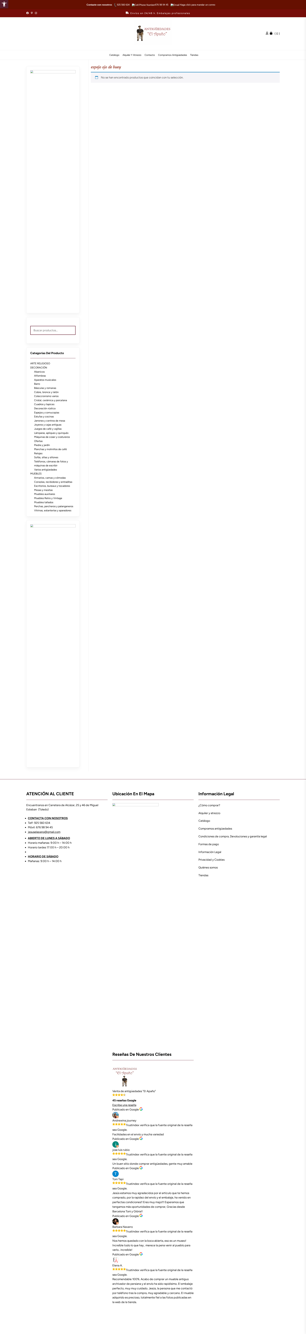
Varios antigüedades (45, 469)
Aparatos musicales (45, 379)
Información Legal (209, 852)
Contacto (150, 55)
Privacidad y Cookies (211, 859)
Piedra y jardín (42, 445)
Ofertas (38, 441)
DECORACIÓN (38, 367)
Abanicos (39, 371)
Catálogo (114, 55)
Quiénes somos (208, 867)
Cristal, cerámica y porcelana (50, 400)
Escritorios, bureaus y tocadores (52, 485)
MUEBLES (36, 473)
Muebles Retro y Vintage (48, 498)
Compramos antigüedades (172, 55)
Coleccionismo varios (46, 396)
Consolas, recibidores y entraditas (53, 481)
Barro (37, 383)
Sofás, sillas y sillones (46, 457)
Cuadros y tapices (44, 404)
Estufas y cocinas (44, 416)
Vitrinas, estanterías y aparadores (52, 510)
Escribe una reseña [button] (124, 1105)
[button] (4, 4)
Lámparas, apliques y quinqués (51, 432)
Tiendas (194, 55)
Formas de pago (208, 844)
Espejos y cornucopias (46, 412)
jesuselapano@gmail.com (44, 832)
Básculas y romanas (45, 388)
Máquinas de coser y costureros (52, 436)
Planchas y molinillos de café (50, 449)
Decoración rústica (44, 408)
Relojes (38, 453)
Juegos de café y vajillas (48, 428)
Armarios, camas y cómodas (50, 477)
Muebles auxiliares (44, 494)
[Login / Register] (268, 33)
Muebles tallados (43, 502)
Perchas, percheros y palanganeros (53, 506)
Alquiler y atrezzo (132, 55)
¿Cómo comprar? (209, 805)
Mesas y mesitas (43, 490)
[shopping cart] (272, 33)
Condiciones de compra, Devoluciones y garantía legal (232, 836)
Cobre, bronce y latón (46, 392)
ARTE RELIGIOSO (40, 363)
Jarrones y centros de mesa (49, 420)
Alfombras (40, 375)
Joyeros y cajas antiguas (47, 424)
